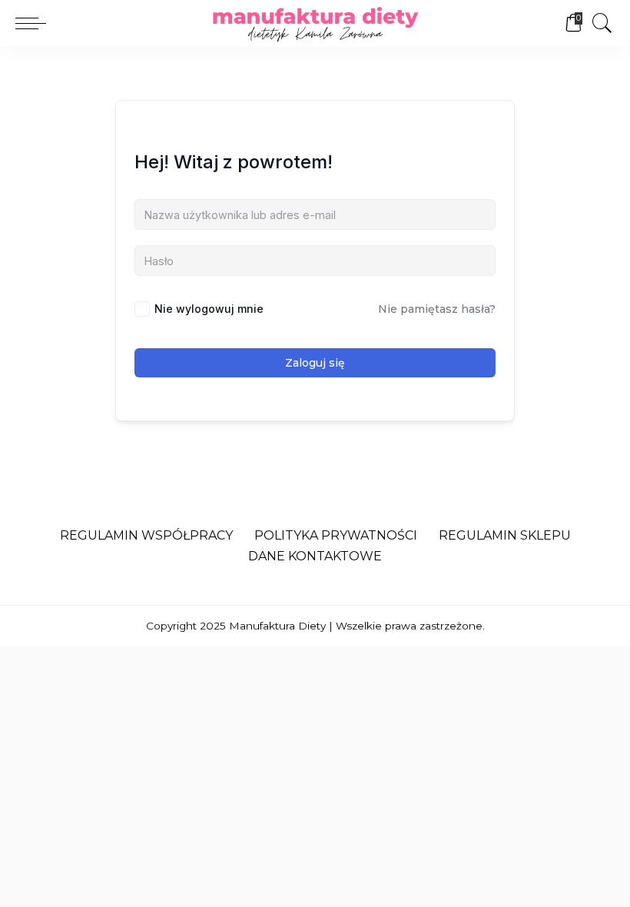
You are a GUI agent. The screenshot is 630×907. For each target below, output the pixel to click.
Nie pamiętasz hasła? (437, 309)
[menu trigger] (34, 23)
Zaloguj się (315, 363)
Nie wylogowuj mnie (209, 308)
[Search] (598, 23)
